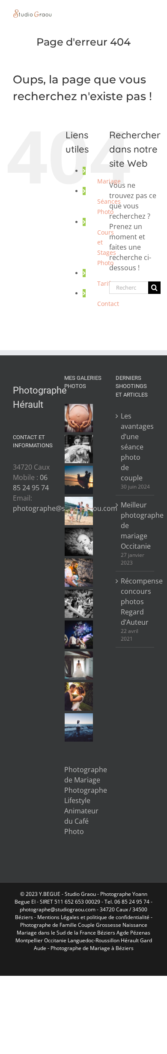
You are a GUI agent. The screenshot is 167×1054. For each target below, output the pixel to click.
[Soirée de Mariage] (79, 634)
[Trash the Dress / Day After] (79, 727)
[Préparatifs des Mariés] (79, 665)
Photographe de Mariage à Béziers (92, 948)
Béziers (106, 932)
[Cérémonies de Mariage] (79, 449)
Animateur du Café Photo (81, 821)
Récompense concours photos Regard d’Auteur (135, 601)
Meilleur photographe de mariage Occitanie (135, 525)
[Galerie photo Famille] (79, 510)
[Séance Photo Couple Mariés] (79, 696)
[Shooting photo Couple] (79, 572)
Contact (108, 303)
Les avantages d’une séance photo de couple (135, 447)
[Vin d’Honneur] (79, 603)
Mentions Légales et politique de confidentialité (93, 917)
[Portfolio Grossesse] (79, 418)
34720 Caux (114, 909)
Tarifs (105, 283)
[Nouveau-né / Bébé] (79, 541)
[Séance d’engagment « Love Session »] (79, 479)
